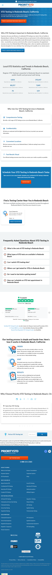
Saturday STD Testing (31, 486)
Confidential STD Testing (7, 486)
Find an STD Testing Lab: (15, 434)
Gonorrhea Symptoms (6, 520)
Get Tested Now (14, 458)
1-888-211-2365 (26, 462)
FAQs (28, 476)
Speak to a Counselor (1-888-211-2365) (27, 1)
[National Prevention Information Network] (14, 541)
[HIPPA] (38, 535)
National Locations (31, 489)
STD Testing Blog (30, 526)
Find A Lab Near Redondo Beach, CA (13, 21)
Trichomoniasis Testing (32, 511)
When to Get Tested (5, 470)
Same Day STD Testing (6, 489)
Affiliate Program (31, 492)
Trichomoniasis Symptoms (33, 523)
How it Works (5, 467)
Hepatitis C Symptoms (6, 526)
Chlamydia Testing (5, 505)
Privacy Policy (12, 559)
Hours (10, 218)
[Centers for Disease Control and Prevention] (38, 541)
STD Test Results (5, 476)
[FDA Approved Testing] (14, 535)
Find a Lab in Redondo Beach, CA (12, 50)
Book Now (26, 182)
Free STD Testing (30, 483)
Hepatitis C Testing (31, 499)
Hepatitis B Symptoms (6, 523)
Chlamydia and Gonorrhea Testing (9, 502)
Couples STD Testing (6, 492)
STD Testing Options (7, 495)
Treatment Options (31, 473)
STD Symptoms (5, 514)
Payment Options (5, 473)
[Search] (42, 434)
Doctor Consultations (32, 470)
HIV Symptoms (30, 517)
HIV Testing (29, 505)
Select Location (15, 221)
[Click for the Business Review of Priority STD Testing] (14, 546)
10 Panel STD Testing (6, 499)
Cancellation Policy (31, 559)
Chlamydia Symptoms (6, 517)
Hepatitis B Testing (5, 511)
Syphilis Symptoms (31, 520)
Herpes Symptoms (5, 529)
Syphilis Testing (30, 508)
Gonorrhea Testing (5, 508)
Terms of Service (21, 559)
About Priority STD (5, 483)
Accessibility (41, 559)
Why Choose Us (5, 480)
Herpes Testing (30, 502)
